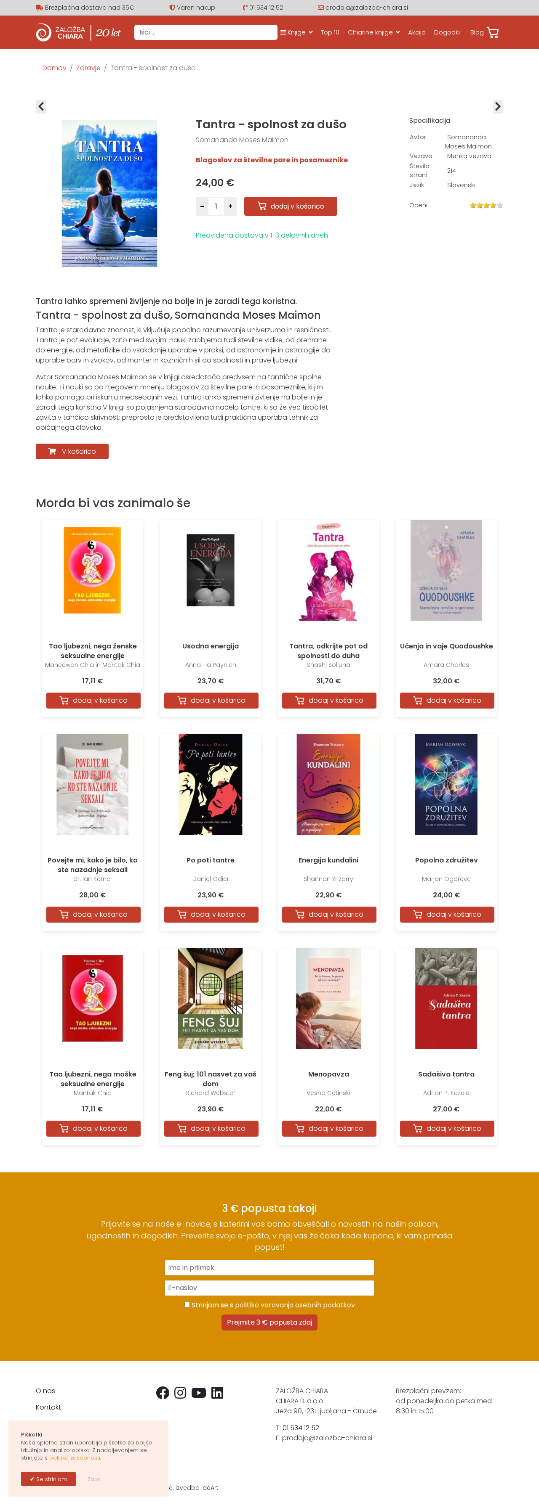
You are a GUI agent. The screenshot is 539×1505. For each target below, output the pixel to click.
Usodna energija (210, 646)
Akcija (417, 32)
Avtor (418, 137)
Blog (477, 32)
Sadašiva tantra (446, 1074)
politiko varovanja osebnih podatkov (295, 1305)
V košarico (79, 451)
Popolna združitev (446, 860)
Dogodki (447, 32)
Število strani (420, 171)
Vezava (421, 156)
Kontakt (48, 1407)
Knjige (296, 32)
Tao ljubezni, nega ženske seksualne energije (93, 650)
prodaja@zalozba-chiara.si (367, 7)
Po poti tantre (211, 860)
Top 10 (330, 32)
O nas (45, 1391)
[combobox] (206, 32)
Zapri (94, 1479)
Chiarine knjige (370, 32)
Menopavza (328, 1074)
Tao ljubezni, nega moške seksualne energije (92, 1078)
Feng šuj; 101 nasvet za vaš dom (210, 1078)
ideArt (210, 1488)
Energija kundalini (328, 860)
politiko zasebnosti (74, 1458)
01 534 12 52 (266, 7)
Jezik (417, 185)
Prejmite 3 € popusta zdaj (269, 1322)
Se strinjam (51, 1479)
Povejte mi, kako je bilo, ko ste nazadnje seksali (93, 864)
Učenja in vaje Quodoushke (446, 646)
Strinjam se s (272, 1305)
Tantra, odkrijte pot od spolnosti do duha (328, 650)
